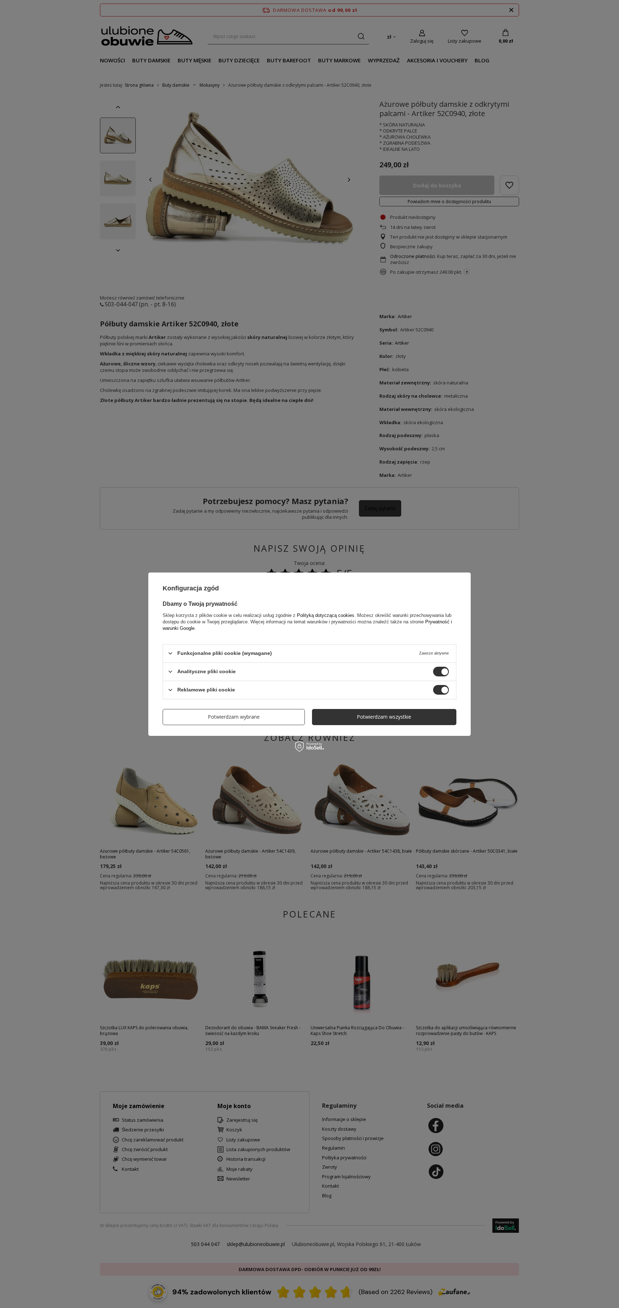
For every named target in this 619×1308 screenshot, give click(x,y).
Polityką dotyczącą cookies (325, 615)
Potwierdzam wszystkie (384, 716)
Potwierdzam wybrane (234, 716)
